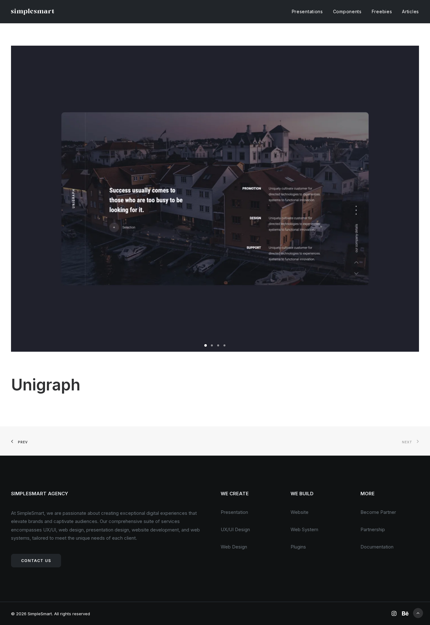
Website (299, 512)
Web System (304, 529)
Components (347, 11)
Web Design (234, 547)
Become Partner (378, 512)
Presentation (234, 512)
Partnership (372, 529)
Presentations (307, 11)
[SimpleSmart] (32, 12)
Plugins (298, 547)
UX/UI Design (235, 529)
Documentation (376, 547)
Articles (410, 11)
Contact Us (36, 560)
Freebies (382, 11)
